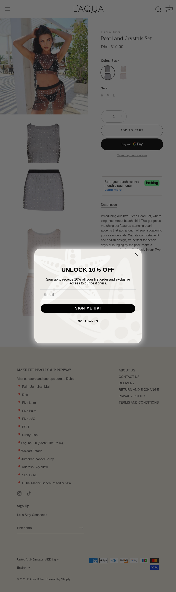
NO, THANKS (88, 321)
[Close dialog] (136, 254)
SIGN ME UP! (88, 308)
